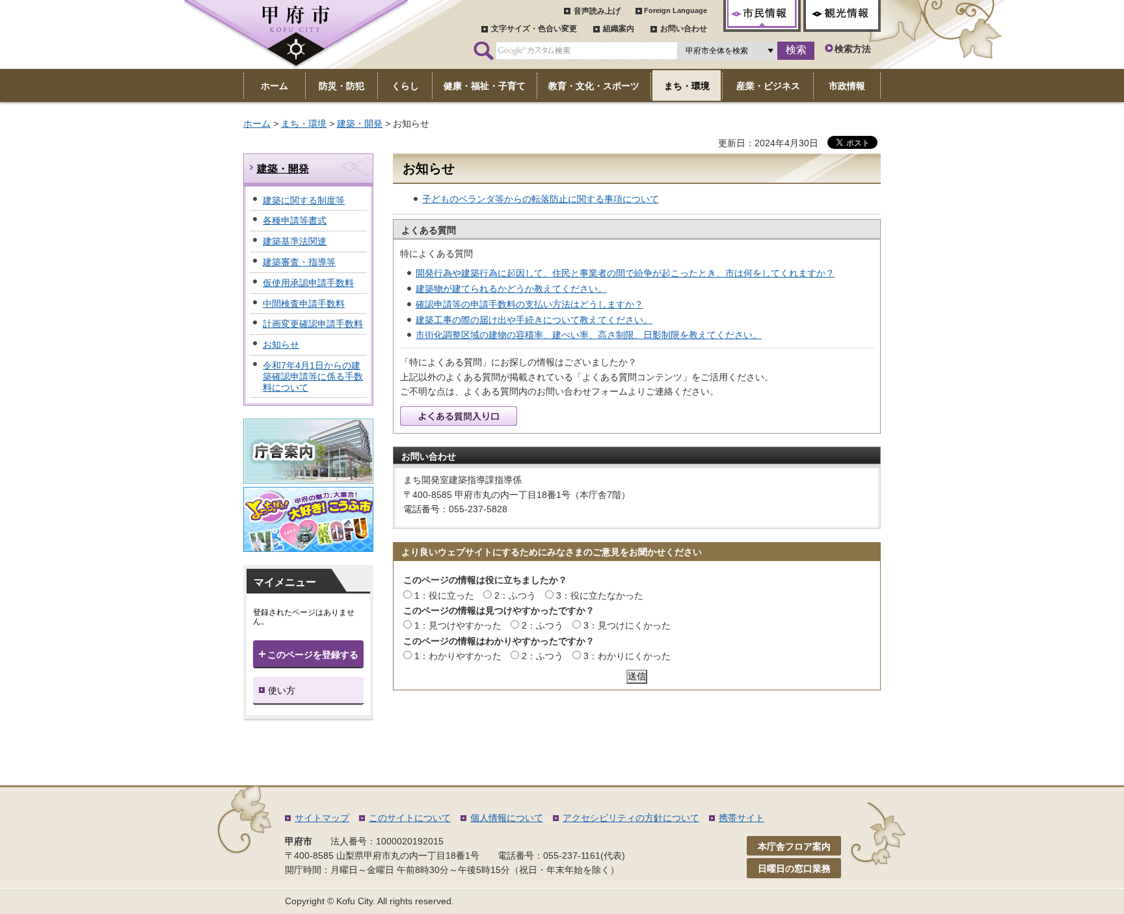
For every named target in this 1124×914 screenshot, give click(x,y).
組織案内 (618, 28)
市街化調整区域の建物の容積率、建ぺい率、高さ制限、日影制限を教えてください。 (589, 335)
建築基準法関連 (295, 241)
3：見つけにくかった (627, 625)
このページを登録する (312, 654)
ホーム (257, 123)
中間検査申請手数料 (304, 303)
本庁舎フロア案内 (794, 846)
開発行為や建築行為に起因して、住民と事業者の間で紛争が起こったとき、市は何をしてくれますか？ (625, 273)
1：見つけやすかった (458, 625)
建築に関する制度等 (304, 200)
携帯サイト (741, 818)
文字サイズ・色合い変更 (534, 28)
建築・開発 (359, 123)
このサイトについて (410, 818)
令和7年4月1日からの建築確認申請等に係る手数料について (313, 376)
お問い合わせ (683, 28)
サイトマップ (322, 818)
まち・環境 (304, 123)
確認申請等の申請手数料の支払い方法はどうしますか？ (529, 304)
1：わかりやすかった (458, 656)
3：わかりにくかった (627, 656)
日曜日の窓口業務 (794, 868)
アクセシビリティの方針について (631, 818)
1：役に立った (444, 595)
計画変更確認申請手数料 (313, 324)
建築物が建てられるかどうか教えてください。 (511, 288)
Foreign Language (675, 10)
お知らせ (281, 344)
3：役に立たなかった (599, 595)
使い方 (281, 690)
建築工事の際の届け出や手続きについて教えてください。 (534, 320)
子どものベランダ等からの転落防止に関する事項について (540, 199)
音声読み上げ (597, 11)
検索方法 (853, 49)
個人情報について (506, 818)
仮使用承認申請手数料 (308, 283)
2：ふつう (515, 595)
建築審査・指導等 (299, 262)
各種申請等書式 (295, 220)
